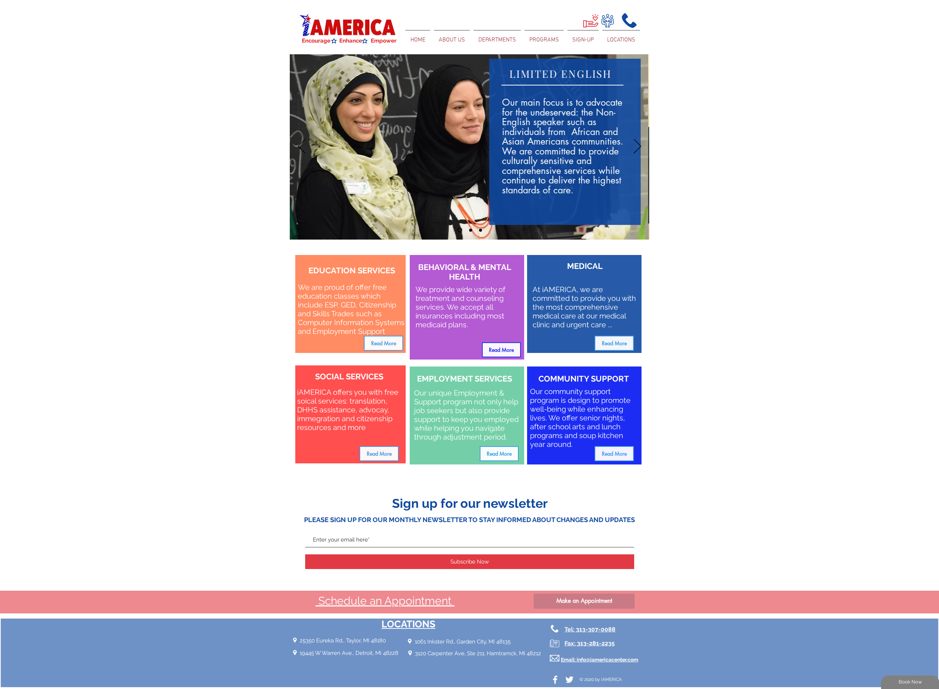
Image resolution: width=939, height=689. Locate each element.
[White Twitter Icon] (569, 679)
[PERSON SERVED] (459, 230)
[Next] (637, 146)
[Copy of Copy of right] (480, 230)
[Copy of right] (470, 230)
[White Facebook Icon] (555, 679)
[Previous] (301, 146)
